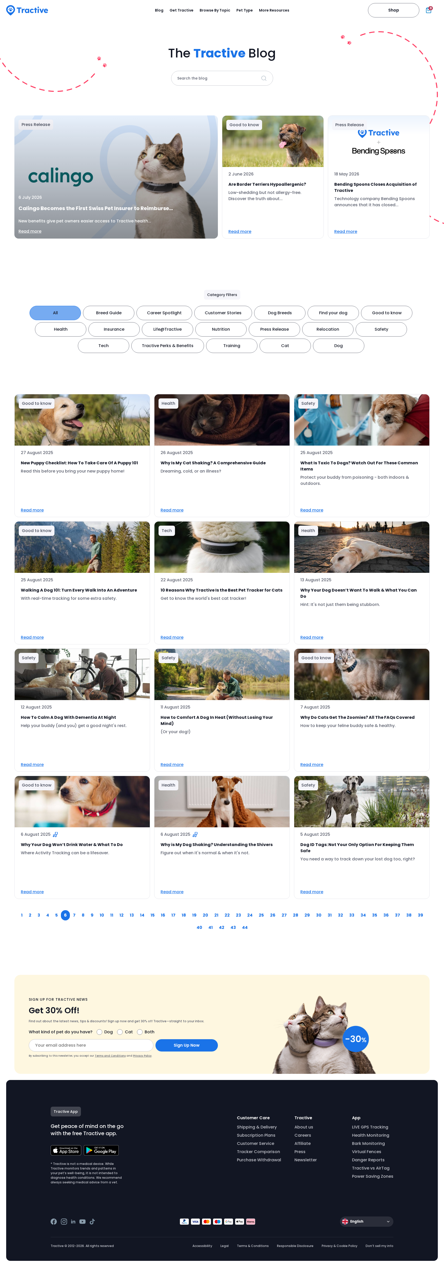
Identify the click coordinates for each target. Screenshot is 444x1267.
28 (295, 915)
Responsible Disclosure (295, 1246)
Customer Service (255, 1143)
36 (386, 915)
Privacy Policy (142, 1056)
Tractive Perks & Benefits (167, 346)
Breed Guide (109, 313)
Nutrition (221, 329)
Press (300, 1152)
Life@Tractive (167, 329)
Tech (103, 346)
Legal (224, 1246)
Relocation (328, 329)
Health (61, 329)
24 (250, 915)
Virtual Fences (366, 1152)
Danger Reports (368, 1160)
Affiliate (302, 1143)
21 (216, 915)
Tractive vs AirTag (371, 1168)
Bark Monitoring (368, 1143)
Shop (393, 10)
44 (245, 927)
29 (307, 915)
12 (121, 915)
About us (303, 1127)
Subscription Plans (256, 1135)
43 (233, 927)
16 (163, 915)
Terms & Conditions (253, 1246)
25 (261, 915)
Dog (338, 346)
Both (149, 1032)
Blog (159, 10)
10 (102, 915)
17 (173, 915)
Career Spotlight (164, 313)
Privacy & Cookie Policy (339, 1246)
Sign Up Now (187, 1045)
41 (210, 927)
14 (142, 915)
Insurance (114, 329)
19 (194, 915)
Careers (302, 1135)
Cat (285, 346)
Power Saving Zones (372, 1176)
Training (231, 346)
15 (153, 915)
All (55, 313)
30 (318, 915)
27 (284, 915)
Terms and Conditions (110, 1056)
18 (184, 915)
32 (340, 915)
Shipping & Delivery (257, 1127)
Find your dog (333, 313)
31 (330, 915)
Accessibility (202, 1246)
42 (221, 927)
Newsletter (305, 1160)
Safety (381, 329)
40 (199, 927)
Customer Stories (223, 313)
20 (205, 915)
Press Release (274, 329)
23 (238, 915)
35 (374, 915)
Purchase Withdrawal (259, 1160)
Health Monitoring (370, 1135)
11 (111, 915)
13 (132, 915)
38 (409, 915)
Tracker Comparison (258, 1152)
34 (363, 915)
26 (272, 915)
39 (420, 915)
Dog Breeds (280, 313)
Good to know (387, 313)
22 (227, 915)
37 (397, 915)
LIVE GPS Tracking (370, 1127)
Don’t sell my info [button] (379, 1246)
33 (351, 915)
